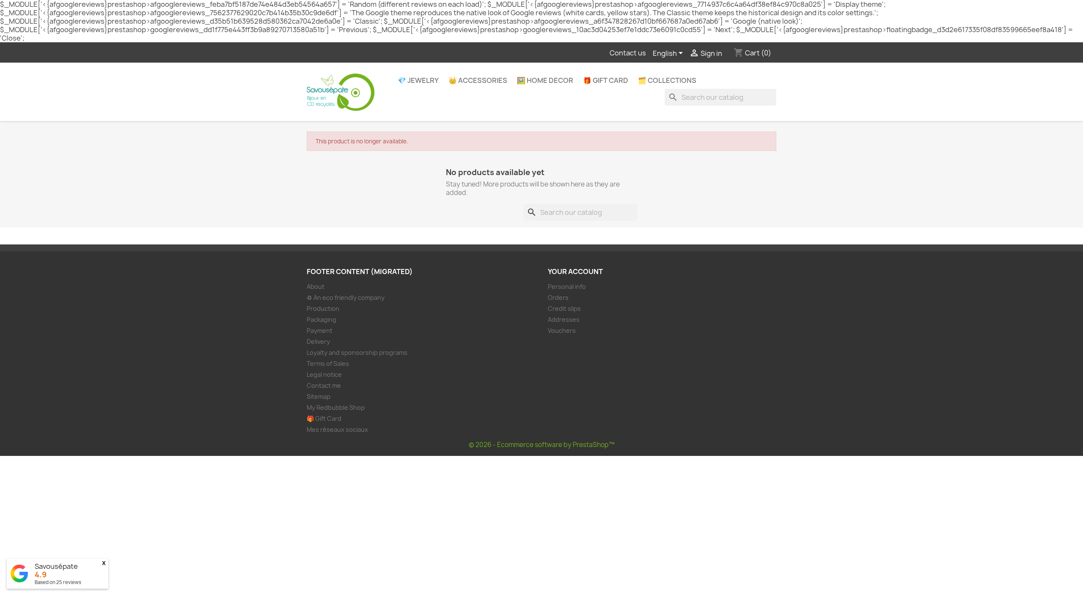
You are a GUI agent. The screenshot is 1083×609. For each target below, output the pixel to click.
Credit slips (564, 308)
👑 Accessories (477, 80)
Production (323, 308)
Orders (558, 298)
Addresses (564, 319)
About (315, 287)
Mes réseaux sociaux (337, 429)
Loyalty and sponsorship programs (357, 352)
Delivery (318, 341)
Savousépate (56, 566)
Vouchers (562, 330)
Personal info (567, 287)
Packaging (321, 319)
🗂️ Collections (667, 80)
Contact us (628, 53)
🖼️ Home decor (545, 80)
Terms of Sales (328, 363)
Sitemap (318, 396)
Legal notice (324, 374)
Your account (575, 271)
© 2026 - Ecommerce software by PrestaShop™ (542, 444)
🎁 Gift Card (605, 80)
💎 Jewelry (418, 80)
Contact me (324, 385)
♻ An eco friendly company (346, 298)
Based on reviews (58, 582)
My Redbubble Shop (336, 407)
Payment (320, 330)
